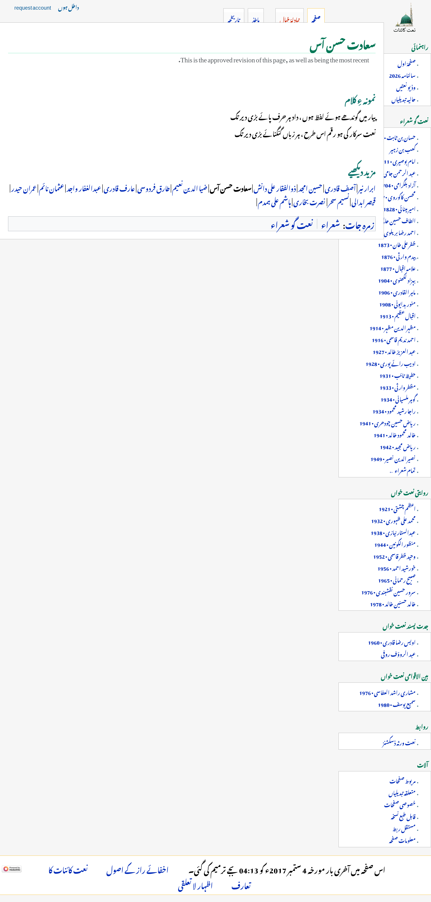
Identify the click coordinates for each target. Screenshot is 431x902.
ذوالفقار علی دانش (274, 187)
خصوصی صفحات (400, 803)
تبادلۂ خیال (289, 18)
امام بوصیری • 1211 (397, 160)
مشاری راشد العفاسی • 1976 (387, 691)
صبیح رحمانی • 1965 (397, 579)
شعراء (330, 224)
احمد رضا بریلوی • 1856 (392, 231)
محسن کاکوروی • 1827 (394, 196)
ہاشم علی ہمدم (274, 201)
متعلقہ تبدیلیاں (402, 792)
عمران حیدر (23, 187)
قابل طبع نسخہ (403, 815)
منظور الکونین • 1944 (395, 543)
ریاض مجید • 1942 (398, 445)
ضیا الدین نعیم (189, 187)
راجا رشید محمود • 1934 (394, 410)
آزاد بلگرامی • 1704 (397, 184)
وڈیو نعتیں (406, 86)
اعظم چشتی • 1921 (397, 507)
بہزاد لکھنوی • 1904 (397, 279)
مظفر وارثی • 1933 (398, 386)
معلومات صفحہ (402, 839)
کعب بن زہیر (403, 148)
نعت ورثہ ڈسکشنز (399, 741)
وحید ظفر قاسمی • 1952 (394, 555)
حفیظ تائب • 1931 (397, 374)
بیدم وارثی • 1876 (398, 255)
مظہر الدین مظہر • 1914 (392, 327)
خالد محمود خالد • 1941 (395, 434)
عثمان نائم (51, 187)
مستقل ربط (404, 827)
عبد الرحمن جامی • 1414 (392, 172)
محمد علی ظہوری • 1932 (393, 519)
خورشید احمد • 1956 (396, 567)
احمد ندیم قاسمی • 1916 (394, 338)
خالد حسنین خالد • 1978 (393, 603)
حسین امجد (309, 187)
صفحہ (316, 18)
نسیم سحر (338, 201)
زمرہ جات (359, 224)
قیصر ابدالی (364, 201)
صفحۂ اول (407, 62)
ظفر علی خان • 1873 (397, 243)
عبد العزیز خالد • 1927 (394, 350)
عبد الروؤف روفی (398, 653)
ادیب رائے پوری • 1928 (390, 362)
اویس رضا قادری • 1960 (392, 641)
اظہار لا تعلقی (195, 884)
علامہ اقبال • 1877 (398, 267)
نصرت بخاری (309, 201)
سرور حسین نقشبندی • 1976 (388, 591)
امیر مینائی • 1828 (399, 208)
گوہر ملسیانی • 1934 (398, 398)
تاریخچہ (234, 18)
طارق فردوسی (153, 187)
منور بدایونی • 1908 (397, 303)
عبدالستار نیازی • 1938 (393, 531)
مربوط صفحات (402, 780)
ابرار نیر (366, 187)
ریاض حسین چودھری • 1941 (387, 422)
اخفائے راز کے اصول (137, 869)
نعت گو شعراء (292, 224)
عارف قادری (119, 187)
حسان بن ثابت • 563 (395, 136)
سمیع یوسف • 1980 (397, 703)
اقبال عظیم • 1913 (398, 315)
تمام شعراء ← (402, 469)
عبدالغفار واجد (83, 187)
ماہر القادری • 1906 (397, 291)
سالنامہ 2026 (402, 74)
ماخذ (255, 18)
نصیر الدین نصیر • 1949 (393, 457)
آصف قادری (340, 187)
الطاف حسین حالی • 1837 (391, 219)
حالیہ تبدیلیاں (403, 98)
